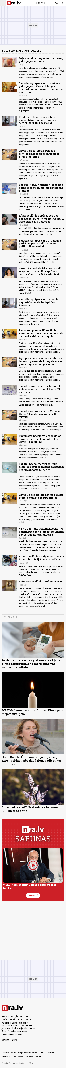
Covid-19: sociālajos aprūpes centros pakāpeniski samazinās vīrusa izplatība (39, 153)
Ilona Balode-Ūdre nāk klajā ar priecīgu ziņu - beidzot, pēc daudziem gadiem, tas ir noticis (32, 760)
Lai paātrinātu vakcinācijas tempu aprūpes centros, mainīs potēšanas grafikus (41, 187)
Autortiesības (6, 1057)
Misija (20, 1053)
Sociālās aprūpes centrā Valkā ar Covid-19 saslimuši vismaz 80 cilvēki (40, 413)
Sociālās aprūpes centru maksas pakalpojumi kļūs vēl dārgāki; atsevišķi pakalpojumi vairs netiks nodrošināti (41, 88)
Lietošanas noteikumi (47, 1053)
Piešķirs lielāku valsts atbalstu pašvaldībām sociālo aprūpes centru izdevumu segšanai (38, 119)
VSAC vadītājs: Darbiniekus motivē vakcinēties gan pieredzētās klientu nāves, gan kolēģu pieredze (41, 531)
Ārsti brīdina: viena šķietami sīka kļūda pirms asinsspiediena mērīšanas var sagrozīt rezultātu (31, 663)
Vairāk (34, 895)
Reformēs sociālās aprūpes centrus (41, 581)
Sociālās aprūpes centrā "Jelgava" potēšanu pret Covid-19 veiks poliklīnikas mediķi (40, 243)
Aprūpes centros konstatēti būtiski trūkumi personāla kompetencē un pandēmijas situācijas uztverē (41, 361)
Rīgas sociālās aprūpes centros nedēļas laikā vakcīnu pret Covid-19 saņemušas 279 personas (41, 218)
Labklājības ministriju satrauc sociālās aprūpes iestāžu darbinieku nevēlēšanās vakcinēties (41, 466)
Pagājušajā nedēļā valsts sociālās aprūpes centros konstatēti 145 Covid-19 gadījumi (40, 438)
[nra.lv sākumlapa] (14, 3)
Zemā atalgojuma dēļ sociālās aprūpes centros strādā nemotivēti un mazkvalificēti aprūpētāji (41, 333)
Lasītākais (9, 617)
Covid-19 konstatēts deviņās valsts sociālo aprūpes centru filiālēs (41, 496)
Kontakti (38, 1057)
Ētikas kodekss (19, 1057)
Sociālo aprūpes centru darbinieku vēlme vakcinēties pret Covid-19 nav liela (40, 388)
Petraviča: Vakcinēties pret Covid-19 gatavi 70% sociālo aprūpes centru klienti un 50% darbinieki (40, 271)
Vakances (30, 1057)
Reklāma (13, 1053)
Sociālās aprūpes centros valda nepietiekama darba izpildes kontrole (38, 302)
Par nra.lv (5, 1053)
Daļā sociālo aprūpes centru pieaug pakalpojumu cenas (41, 60)
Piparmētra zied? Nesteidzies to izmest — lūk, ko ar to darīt (32, 809)
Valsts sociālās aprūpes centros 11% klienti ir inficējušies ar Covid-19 (41, 558)
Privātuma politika (31, 1053)
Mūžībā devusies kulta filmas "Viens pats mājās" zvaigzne (32, 712)
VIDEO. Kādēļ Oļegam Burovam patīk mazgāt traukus (29, 886)
